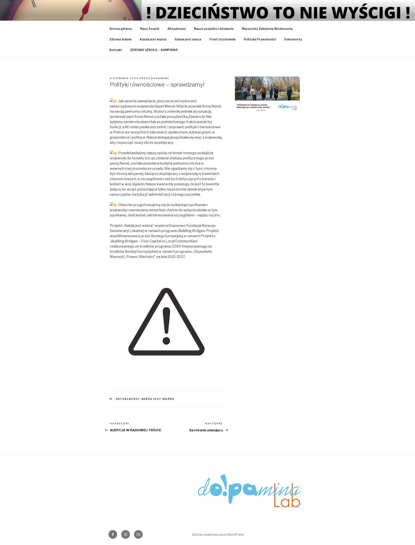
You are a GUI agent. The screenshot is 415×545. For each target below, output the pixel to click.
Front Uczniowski (222, 39)
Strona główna (120, 28)
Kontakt (115, 50)
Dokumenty (293, 39)
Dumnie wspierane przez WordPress (218, 534)
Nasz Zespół (149, 28)
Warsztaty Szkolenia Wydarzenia (267, 28)
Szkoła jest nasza (188, 39)
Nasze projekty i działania (213, 28)
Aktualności (176, 28)
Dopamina (160, 78)
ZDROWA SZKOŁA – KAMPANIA (154, 50)
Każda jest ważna (153, 39)
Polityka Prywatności (260, 39)
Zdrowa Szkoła (120, 39)
